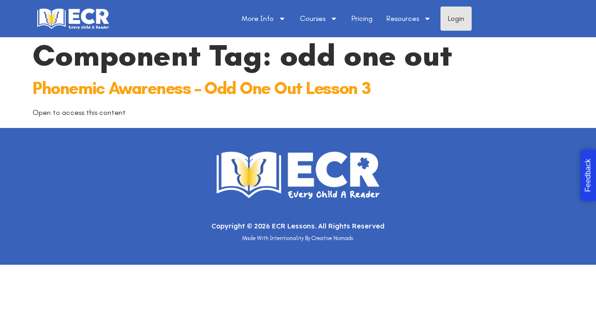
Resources (402, 18)
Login (456, 18)
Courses (312, 18)
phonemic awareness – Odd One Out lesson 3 (202, 88)
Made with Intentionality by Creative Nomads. (298, 238)
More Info (258, 18)
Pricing (362, 18)
